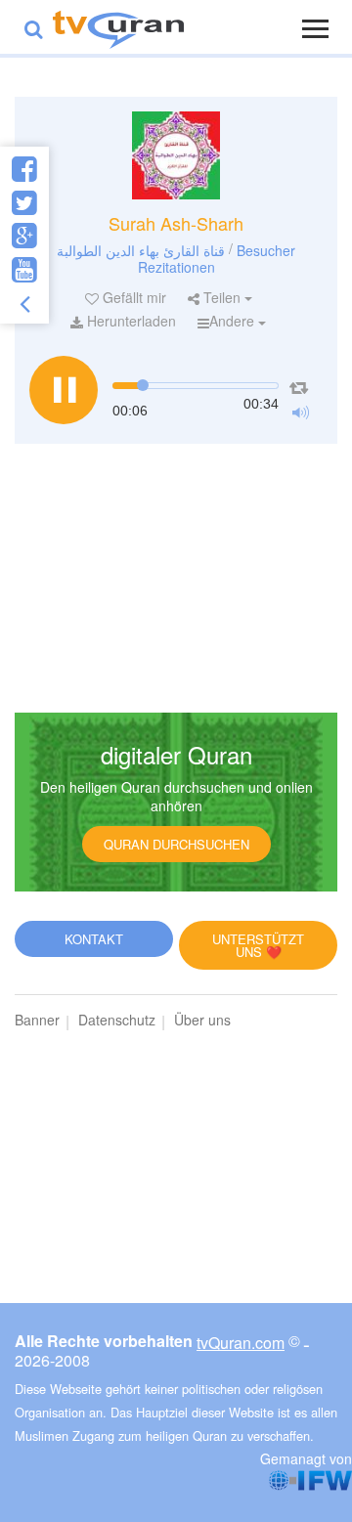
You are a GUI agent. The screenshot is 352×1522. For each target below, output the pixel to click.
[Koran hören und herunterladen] (118, 27)
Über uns (202, 1019)
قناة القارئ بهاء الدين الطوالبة (141, 249)
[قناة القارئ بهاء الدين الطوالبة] (176, 155)
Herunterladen (129, 320)
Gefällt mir (132, 297)
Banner (37, 1019)
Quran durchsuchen (176, 844)
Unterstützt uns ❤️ (258, 945)
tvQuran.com (241, 1342)
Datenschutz (116, 1019)
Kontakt (94, 939)
